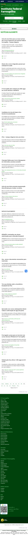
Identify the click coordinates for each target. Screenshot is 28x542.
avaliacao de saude (13, 73)
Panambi (2, 471)
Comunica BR (10, 1)
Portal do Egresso (4, 436)
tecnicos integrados (21, 73)
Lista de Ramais (4, 409)
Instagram (2, 491)
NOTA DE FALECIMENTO (8, 211)
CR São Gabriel (4, 465)
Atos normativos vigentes (5, 425)
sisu (11, 122)
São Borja (2, 478)
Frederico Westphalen (5, 466)
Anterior (7, 383)
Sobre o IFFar (3, 400)
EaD (1, 499)
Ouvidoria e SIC (4, 418)
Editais (24, 21)
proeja (18, 345)
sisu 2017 (14, 369)
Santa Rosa (3, 472)
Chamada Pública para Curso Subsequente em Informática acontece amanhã (13, 161)
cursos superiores (20, 369)
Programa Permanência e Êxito (6, 428)
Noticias (2, 496)
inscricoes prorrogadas (9, 345)
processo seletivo (16, 98)
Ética (2, 412)
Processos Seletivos (4, 441)
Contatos (19, 21)
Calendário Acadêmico (5, 407)
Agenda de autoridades (5, 415)
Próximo (13, 385)
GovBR (2, 1)
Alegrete (2, 462)
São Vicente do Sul (4, 481)
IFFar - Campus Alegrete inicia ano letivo (13, 137)
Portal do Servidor (4, 435)
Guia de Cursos (3, 439)
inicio (14, 196)
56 (16, 383)
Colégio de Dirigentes (5, 406)
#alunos (12, 50)
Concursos (3, 442)
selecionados (12, 244)
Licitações (14, 22)
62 (7, 385)
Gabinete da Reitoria (4, 403)
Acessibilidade (8, 5)
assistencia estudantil (12, 294)
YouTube (2, 490)
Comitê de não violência (5, 422)
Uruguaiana (3, 483)
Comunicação (3, 410)
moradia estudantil (19, 244)
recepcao (10, 196)
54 (10, 383)
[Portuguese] (0, 4)
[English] (1, 4)
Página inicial (2, 24)
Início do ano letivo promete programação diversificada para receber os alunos (13, 187)
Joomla (22, 524)
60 (1, 385)
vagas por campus (8, 369)
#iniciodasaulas (7, 50)
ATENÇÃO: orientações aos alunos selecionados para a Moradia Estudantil (13, 235)
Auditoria (2, 416)
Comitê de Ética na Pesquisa (6, 413)
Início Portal (5, 21)
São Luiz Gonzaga (4, 480)
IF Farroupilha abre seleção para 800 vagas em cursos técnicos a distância (14, 89)
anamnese (6, 73)
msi (14, 345)
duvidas (5, 294)
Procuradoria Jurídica (4, 419)
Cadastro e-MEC (4, 401)
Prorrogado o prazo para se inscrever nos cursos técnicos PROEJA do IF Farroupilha (13, 336)
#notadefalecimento (8, 219)
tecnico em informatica (17, 170)
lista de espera (7, 122)
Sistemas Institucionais (5, 444)
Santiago (2, 474)
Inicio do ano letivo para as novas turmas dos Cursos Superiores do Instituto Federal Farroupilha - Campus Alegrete (14, 40)
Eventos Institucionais (5, 424)
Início (2, 383)
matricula (8, 269)
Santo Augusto (3, 475)
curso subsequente (8, 170)
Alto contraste (15, 5)
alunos (16, 196)
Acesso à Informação (12, 21)
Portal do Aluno (3, 433)
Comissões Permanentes (5, 421)
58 (21, 383)
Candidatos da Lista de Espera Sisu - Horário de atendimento (12, 113)
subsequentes (7, 320)
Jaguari (2, 468)
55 (13, 383)
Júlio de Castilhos (4, 469)
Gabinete (2, 460)
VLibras (21, 5)
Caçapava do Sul (4, 463)
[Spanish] (5, 4)
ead (11, 98)
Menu (15, 29)
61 (4, 385)
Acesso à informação (19, 1)
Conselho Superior (4, 404)
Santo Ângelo (3, 477)
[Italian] (3, 4)
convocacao (14, 122)
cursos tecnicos (7, 98)
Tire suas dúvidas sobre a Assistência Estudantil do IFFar (12, 285)
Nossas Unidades (4, 438)
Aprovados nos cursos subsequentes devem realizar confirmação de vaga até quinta (14, 309)
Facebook (2, 488)
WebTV (2, 427)
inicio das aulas (7, 145)
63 (9, 385)
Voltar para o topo (23, 391)
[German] (2, 4)
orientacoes (6, 244)
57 (18, 383)
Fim (18, 385)
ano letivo (13, 145)
